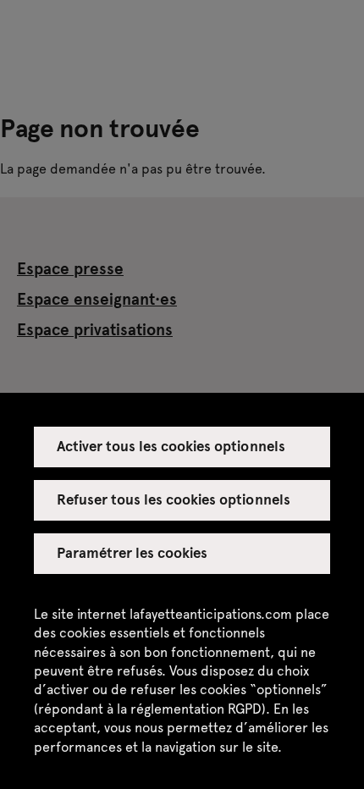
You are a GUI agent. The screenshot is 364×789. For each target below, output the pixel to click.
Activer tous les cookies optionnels (171, 445)
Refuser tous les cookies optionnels (173, 498)
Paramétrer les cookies (132, 552)
